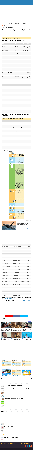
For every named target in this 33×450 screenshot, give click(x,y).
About (2, 443)
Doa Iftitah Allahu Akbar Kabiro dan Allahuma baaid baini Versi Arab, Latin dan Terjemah (17, 388)
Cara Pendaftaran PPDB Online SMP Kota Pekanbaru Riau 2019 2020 (16, 368)
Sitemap (21, 443)
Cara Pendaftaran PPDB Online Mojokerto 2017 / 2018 (13, 38)
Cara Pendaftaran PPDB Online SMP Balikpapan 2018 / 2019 (14, 118)
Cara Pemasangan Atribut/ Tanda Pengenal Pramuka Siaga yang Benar (14, 398)
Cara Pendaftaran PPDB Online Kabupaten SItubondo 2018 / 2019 (6, 368)
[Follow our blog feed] (31, 446)
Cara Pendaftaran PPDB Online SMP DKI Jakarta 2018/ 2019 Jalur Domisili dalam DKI (26, 376)
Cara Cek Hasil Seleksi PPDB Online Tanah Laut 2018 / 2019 (6, 375)
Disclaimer (11, 443)
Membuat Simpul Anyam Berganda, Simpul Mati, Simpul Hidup (13, 395)
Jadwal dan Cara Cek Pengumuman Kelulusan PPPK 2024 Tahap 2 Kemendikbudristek (17, 433)
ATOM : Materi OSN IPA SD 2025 (8, 426)
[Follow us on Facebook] (27, 446)
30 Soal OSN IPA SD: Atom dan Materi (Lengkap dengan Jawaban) (13, 423)
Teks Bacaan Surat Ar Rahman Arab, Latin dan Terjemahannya (13, 385)
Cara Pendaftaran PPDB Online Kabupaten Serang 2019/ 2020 (26, 367)
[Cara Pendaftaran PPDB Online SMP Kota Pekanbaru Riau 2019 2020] (16, 363)
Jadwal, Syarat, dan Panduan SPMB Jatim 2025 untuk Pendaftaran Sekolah (15, 430)
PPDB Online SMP (10, 27)
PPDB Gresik (6, 27)
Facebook (16, 315)
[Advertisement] (16, 14)
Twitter (24, 315)
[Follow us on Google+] (25, 446)
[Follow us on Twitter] (29, 446)
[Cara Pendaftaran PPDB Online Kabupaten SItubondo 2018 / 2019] (6, 363)
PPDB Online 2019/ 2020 (26, 300)
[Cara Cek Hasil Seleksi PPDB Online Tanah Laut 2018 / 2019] (6, 372)
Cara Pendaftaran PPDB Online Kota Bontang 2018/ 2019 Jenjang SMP (8, 378)
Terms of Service (26, 443)
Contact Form (6, 443)
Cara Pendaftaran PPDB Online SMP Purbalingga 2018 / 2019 (16, 375)
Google (9, 315)
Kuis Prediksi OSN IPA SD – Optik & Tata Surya (11, 437)
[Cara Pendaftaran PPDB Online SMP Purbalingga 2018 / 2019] (16, 372)
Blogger (31, 448)
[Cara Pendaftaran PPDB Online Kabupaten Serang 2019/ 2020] (26, 363)
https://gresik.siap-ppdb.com (8, 298)
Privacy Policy (16, 443)
